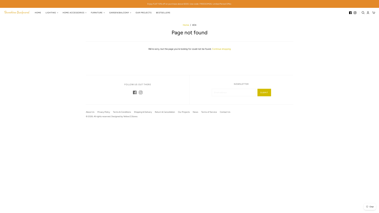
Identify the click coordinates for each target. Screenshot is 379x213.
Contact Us (225, 112)
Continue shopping (221, 49)
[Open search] (363, 12)
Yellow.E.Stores (130, 116)
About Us (90, 112)
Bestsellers (163, 13)
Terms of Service (209, 112)
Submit (264, 92)
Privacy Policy (103, 112)
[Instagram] (355, 12)
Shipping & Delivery (143, 112)
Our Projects (143, 13)
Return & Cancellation (165, 112)
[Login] (368, 12)
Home (38, 13)
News (195, 112)
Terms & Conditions (122, 112)
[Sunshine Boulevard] (17, 13)
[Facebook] (350, 12)
